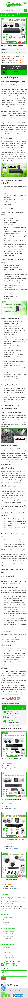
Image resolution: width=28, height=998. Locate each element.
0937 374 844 (12, 56)
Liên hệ (5, 924)
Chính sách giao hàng (8, 931)
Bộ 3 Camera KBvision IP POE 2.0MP (11, 759)
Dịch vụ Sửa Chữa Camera (9, 957)
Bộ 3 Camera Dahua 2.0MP (8, 141)
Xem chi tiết (21, 60)
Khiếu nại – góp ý (7, 917)
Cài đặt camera (6, 952)
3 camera (21, 14)
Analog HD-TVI (15, 848)
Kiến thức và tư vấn (8, 950)
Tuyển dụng (6, 919)
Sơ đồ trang (6, 922)
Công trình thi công (8, 955)
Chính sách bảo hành (8, 933)
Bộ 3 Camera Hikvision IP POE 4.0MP (11, 799)
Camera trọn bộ (14, 14)
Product (7, 14)
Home (2, 14)
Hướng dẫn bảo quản (8, 936)
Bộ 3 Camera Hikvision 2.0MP (9, 879)
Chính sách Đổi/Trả (8, 938)
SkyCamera (15, 685)
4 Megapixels (11, 806)
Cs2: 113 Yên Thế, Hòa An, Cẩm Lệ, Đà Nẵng (14, 901)
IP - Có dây (14, 768)
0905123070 (11, 903)
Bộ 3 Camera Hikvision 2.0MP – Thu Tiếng (13, 839)
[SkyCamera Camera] (14, 4)
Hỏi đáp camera (7, 947)
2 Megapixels (17, 52)
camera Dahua (17, 125)
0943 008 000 (5, 58)
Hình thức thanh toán (8, 941)
